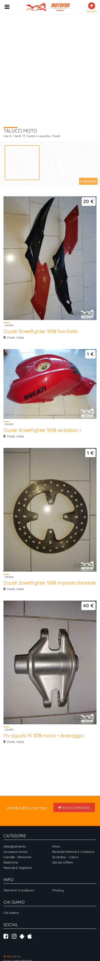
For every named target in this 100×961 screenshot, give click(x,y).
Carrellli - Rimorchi (17, 857)
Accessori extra (15, 852)
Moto (56, 846)
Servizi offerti (62, 862)
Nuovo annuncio (76, 807)
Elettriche (10, 862)
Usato (8, 325)
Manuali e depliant (17, 868)
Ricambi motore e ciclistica (73, 852)
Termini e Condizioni (18, 890)
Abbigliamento (14, 846)
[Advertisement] (50, 64)
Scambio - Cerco (65, 857)
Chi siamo (11, 913)
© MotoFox (12, 956)
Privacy (58, 890)
